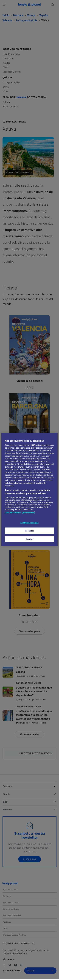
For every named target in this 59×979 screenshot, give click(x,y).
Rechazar (29, 530)
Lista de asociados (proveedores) (20, 512)
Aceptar (29, 539)
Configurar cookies (29, 522)
